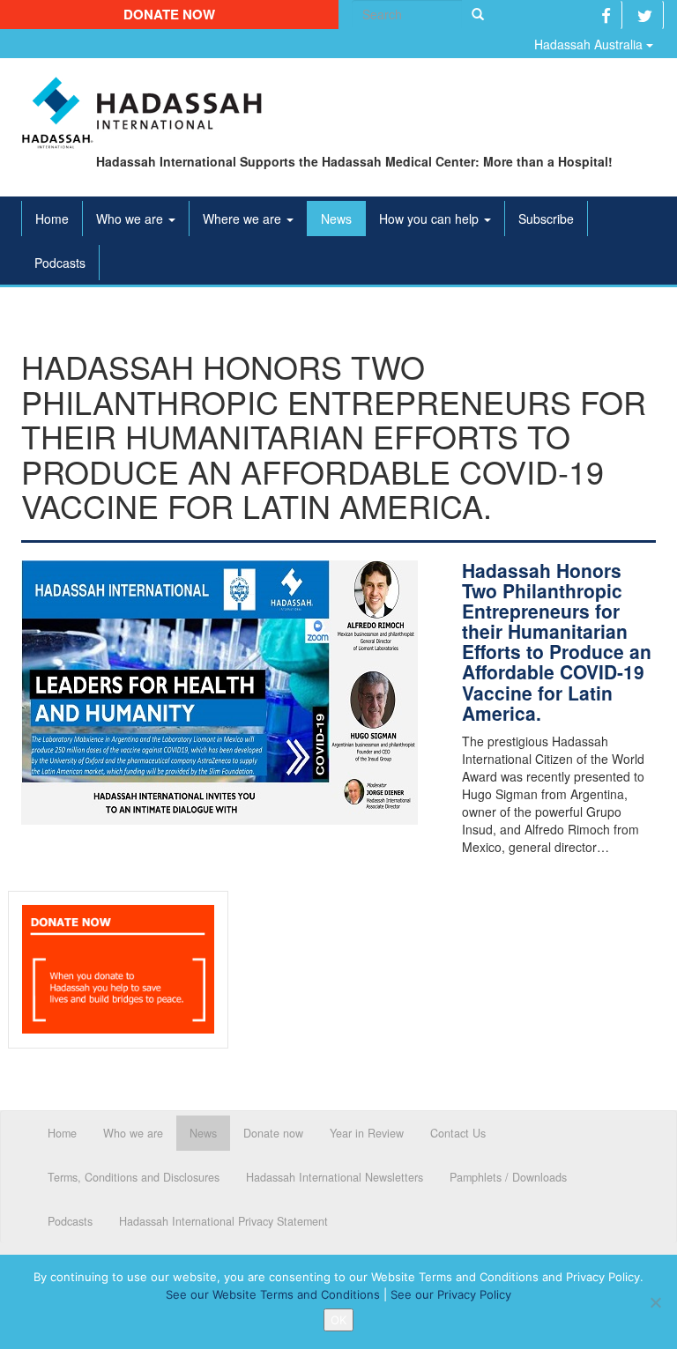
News (336, 218)
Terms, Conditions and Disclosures (133, 1177)
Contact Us (458, 1133)
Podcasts (60, 262)
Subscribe (546, 218)
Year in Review (367, 1133)
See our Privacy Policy (451, 1294)
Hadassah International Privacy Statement (223, 1221)
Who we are (131, 218)
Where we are (244, 218)
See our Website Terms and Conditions (273, 1294)
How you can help (430, 218)
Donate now (169, 14)
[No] (655, 1302)
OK (338, 1320)
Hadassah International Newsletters (334, 1177)
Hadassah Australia (590, 44)
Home (52, 218)
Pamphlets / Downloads (508, 1177)
